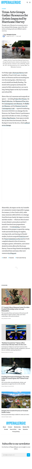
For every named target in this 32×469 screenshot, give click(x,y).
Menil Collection (7, 101)
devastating (16, 227)
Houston (11, 257)
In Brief (4, 8)
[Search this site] (27, 2)
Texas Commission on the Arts (13, 239)
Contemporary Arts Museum (13, 104)
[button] (17, 427)
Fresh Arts (22, 236)
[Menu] (30, 2)
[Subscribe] (28, 455)
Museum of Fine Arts (22, 101)
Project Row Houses (20, 99)
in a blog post (12, 253)
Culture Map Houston (8, 118)
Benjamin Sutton (11, 34)
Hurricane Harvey (18, 73)
